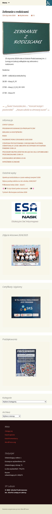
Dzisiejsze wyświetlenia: (14, 461)
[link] (49, 3)
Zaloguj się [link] (9, 431)
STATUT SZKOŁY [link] (8, 125)
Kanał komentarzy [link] (11, 438)
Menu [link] (4, 2)
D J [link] (34, 15)
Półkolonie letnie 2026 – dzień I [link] (13, 185)
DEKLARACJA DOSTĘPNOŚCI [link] (12, 132)
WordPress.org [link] (10, 442)
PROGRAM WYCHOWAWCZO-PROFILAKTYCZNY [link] (18, 128)
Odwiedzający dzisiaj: (13, 465)
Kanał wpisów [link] (10, 435)
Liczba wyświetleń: (12, 469)
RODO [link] (4, 136)
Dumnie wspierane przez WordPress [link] (15, 509)
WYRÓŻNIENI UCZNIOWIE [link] (11, 162)
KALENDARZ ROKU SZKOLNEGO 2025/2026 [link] (17, 139)
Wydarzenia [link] (24, 15)
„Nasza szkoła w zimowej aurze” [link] (33, 109)
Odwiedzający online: (13, 458)
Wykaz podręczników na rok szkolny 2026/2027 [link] (19, 181)
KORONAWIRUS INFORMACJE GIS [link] (14, 158)
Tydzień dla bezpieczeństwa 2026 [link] (14, 192)
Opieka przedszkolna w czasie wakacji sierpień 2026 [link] (21, 177)
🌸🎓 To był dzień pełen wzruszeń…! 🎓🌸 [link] (18, 188)
